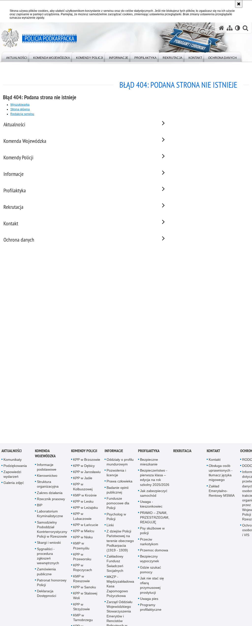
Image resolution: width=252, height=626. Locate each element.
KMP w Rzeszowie (81, 580)
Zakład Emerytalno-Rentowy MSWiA (222, 492)
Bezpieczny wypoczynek (149, 560)
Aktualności (11, 452)
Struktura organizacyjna (48, 486)
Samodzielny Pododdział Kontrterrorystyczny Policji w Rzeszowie (52, 531)
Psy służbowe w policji (152, 532)
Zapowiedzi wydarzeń (12, 476)
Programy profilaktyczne (150, 609)
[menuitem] (16, 56)
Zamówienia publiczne (46, 573)
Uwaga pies (149, 600)
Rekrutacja (182, 452)
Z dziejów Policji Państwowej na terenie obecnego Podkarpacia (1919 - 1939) (120, 542)
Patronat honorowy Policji (51, 584)
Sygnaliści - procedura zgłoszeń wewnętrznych (48, 558)
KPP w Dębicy (84, 467)
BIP (39, 507)
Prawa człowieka (119, 483)
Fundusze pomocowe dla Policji (118, 505)
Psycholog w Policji (116, 518)
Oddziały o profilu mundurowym (120, 463)
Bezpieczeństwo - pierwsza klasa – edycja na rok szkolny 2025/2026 (154, 479)
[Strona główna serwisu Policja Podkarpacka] (221, 28)
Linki (110, 527)
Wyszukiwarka (20, 104)
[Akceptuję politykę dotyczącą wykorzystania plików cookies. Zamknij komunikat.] (238, 4)
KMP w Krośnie (85, 497)
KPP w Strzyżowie (81, 608)
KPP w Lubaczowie (82, 518)
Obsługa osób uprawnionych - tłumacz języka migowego (221, 474)
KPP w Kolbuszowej (83, 488)
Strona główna (20, 109)
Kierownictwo (47, 477)
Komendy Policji (84, 452)
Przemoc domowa (154, 552)
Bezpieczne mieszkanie (149, 463)
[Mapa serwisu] (230, 28)
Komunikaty (12, 461)
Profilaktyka (148, 452)
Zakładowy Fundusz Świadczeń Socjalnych (115, 565)
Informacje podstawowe (46, 468)
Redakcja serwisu (22, 114)
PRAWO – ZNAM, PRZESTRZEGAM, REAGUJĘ (154, 519)
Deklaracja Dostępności (46, 595)
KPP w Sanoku (84, 589)
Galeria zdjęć (13, 485)
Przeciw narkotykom (149, 543)
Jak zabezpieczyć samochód (153, 495)
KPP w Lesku (83, 503)
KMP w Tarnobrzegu (83, 619)
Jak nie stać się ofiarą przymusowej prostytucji (152, 587)
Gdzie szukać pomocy (150, 571)
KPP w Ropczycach (82, 569)
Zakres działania (50, 494)
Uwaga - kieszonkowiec (151, 506)
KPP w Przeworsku (82, 558)
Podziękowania (15, 467)
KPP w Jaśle (82, 480)
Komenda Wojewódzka (45, 455)
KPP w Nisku (83, 539)
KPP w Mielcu (83, 533)
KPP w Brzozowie (86, 461)
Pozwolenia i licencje (116, 474)
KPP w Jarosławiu (87, 474)
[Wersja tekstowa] (237, 28)
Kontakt (213, 452)
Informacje (114, 452)
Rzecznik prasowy (51, 501)
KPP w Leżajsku (85, 509)
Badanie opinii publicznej (117, 491)
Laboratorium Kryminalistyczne (50, 515)
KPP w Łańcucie (85, 526)
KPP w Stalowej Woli (85, 597)
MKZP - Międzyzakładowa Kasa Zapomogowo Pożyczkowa (120, 588)
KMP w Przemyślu (81, 547)
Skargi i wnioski (49, 544)
